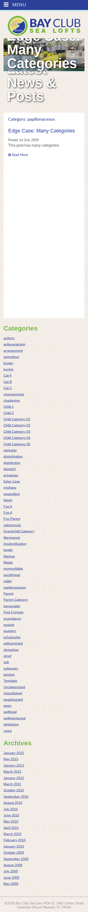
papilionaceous (15, 587)
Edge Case (12, 481)
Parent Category (16, 600)
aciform (9, 338)
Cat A (7, 375)
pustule (9, 625)
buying (8, 369)
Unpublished (13, 693)
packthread (12, 575)
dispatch (10, 469)
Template (10, 681)
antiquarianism (14, 344)
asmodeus (11, 357)
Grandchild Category (19, 531)
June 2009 (11, 877)
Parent (8, 593)
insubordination (15, 544)
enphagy (10, 487)
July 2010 (11, 809)
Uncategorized (14, 687)
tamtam (9, 674)
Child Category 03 (17, 431)
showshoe (11, 650)
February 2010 (15, 840)
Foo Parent (12, 519)
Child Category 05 (17, 444)
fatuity (8, 500)
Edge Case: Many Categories (41, 131)
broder (8, 363)
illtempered (12, 537)
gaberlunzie (12, 525)
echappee (11, 475)
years (8, 731)
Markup (9, 556)
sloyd (7, 656)
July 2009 (11, 871)
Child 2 (9, 413)
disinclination (13, 456)
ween (7, 706)
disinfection (12, 463)
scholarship (12, 637)
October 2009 (14, 852)
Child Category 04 (17, 438)
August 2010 (13, 803)
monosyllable (13, 568)
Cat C (8, 388)
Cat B (8, 382)
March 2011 (12, 784)
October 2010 (14, 790)
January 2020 (14, 753)
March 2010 (12, 834)
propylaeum (12, 618)
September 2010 (16, 796)
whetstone (11, 724)
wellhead (10, 712)
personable (12, 606)
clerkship (10, 450)
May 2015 (11, 759)
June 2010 (11, 815)
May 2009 (11, 884)
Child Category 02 (17, 425)
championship (14, 394)
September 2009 (16, 859)
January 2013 (14, 765)
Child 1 (9, 406)
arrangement (13, 350)
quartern (10, 631)
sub (6, 662)
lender (8, 550)
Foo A (8, 506)
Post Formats (13, 612)
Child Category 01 (17, 419)
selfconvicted (13, 643)
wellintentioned (15, 718)
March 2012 (12, 771)
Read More (19, 155)
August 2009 (13, 865)
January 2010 (14, 846)
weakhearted (13, 699)
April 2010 (11, 828)
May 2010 (11, 821)
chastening (12, 400)
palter (8, 581)
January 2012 (14, 778)
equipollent (12, 494)
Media (8, 562)
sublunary (11, 668)
